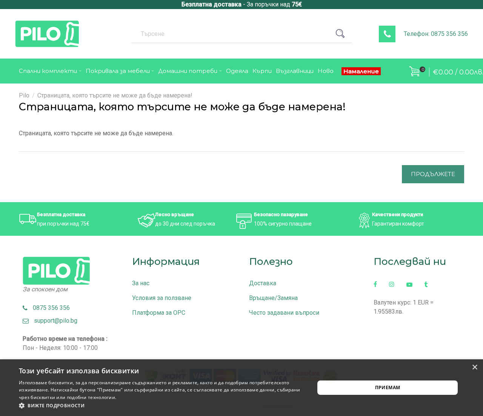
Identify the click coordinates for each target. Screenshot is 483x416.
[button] (162, 405)
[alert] (241, 387)
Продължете (433, 174)
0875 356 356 (49, 307)
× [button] (474, 367)
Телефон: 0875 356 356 (436, 33)
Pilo (24, 95)
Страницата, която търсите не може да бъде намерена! (114, 95)
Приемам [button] (387, 387)
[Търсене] (343, 34)
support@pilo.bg (53, 320)
